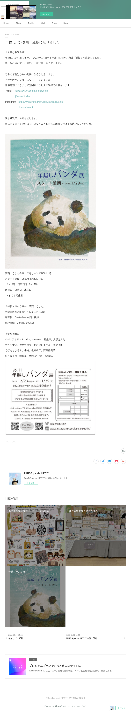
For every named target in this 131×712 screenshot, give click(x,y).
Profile (31, 23)
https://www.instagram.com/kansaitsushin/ (40, 101)
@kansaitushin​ (23, 96)
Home (6, 23)
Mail (43, 23)
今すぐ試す (46, 14)
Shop (54, 23)
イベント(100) (10, 442)
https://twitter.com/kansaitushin (31, 90)
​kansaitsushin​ (26, 107)
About (18, 23)
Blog (65, 23)
